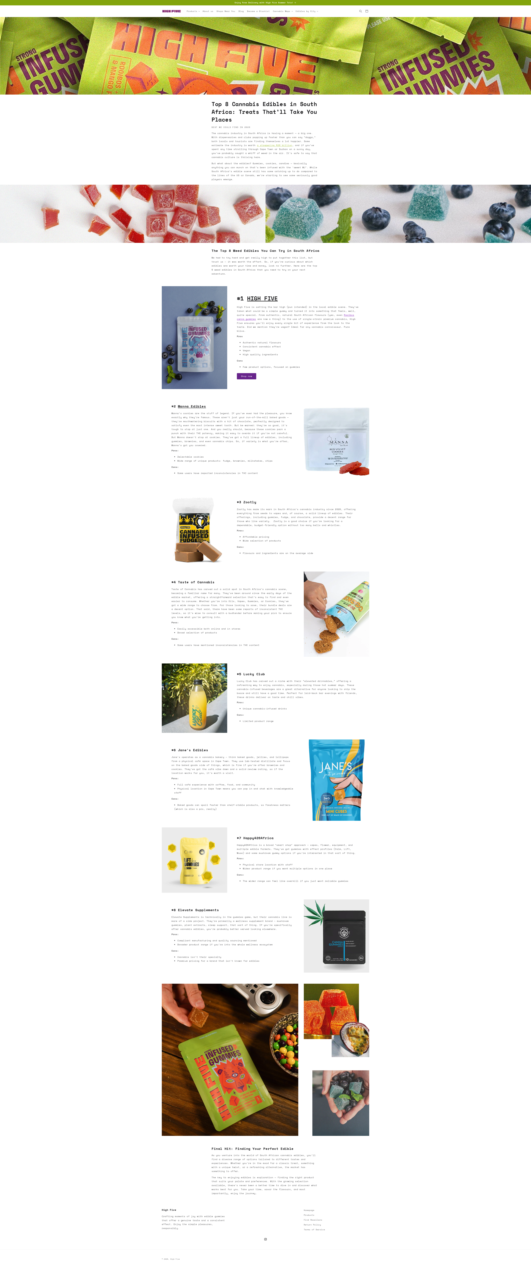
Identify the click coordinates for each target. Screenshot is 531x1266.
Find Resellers (313, 1219)
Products (309, 1215)
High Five (175, 1259)
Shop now (246, 376)
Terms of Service (314, 1229)
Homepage (309, 1210)
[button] (193, 11)
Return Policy (312, 1224)
